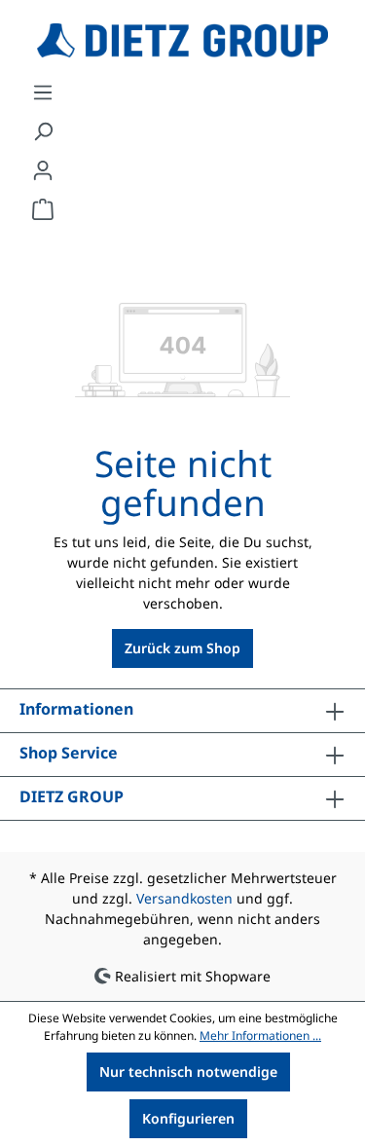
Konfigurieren (188, 1118)
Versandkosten (184, 898)
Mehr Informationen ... (260, 1035)
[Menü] (42, 92)
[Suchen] (42, 131)
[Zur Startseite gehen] (182, 40)
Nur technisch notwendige (188, 1071)
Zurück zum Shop (182, 648)
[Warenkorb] (42, 209)
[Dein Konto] (42, 170)
